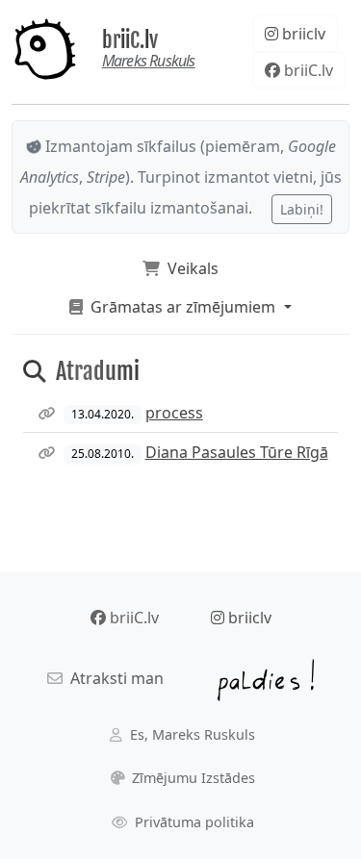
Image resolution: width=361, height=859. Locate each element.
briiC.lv (130, 40)
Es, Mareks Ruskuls (190, 734)
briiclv (301, 33)
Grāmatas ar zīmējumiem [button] (181, 306)
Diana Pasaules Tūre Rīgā (236, 452)
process (174, 412)
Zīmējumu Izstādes (191, 778)
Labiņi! (301, 209)
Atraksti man (113, 678)
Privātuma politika (192, 822)
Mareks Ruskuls (148, 60)
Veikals (189, 268)
